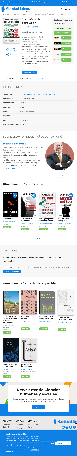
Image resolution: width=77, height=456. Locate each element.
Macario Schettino (14, 143)
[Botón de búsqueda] (62, 9)
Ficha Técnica (9, 79)
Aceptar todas (63, 443)
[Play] (15, 195)
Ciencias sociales (48, 94)
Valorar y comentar (12, 272)
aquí (10, 4)
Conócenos (19, 425)
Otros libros (41, 79)
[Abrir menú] (73, 9)
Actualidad (25, 226)
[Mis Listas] (65, 9)
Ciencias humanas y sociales (30, 94)
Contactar (19, 428)
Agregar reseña (29, 72)
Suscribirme (38, 407)
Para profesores (33, 430)
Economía (43, 226)
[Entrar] (69, 9)
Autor (20, 79)
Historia (5, 224)
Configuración (48, 443)
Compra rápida (63, 33)
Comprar (66, 38)
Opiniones (28, 79)
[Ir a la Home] (3, 14)
